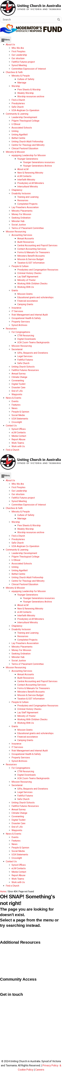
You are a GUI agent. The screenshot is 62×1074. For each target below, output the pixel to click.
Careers (39, 1069)
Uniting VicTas (8, 972)
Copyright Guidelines (12, 946)
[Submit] (59, 19)
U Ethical (5, 965)
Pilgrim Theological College (15, 953)
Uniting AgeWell (9, 959)
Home (3, 891)
